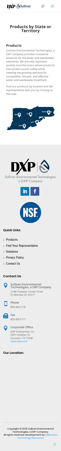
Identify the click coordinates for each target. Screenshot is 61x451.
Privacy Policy (15, 257)
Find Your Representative (22, 246)
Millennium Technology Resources (37, 436)
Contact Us (13, 263)
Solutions (12, 251)
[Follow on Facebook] (34, 191)
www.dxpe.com (19, 341)
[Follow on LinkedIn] (24, 191)
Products (12, 239)
